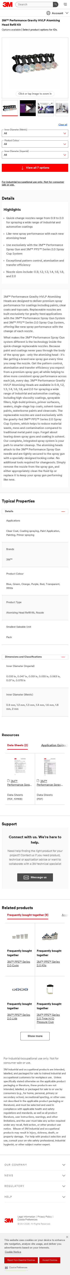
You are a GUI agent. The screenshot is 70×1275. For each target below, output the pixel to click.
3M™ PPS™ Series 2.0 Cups (18, 964)
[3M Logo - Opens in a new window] (8, 4)
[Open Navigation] (65, 4)
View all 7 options (37, 167)
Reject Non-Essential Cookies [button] (21, 1260)
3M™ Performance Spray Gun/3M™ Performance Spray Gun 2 (49, 783)
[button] (16, 1268)
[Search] (55, 4)
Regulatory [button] (14, 1186)
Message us (39, 877)
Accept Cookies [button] (49, 1260)
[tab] (17, 746)
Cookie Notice (13, 1252)
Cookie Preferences (28, 1219)
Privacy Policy (45, 1217)
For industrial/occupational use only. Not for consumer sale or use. (33, 183)
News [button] (8, 1175)
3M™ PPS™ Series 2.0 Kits (48, 964)
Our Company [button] (15, 1165)
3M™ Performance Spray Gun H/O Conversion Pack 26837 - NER (19, 783)
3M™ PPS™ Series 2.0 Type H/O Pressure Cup (48, 1019)
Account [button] (57, 13)
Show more (35, 1036)
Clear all (63, 125)
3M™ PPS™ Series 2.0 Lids (18, 1017)
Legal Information (26, 1217)
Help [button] (8, 1197)
